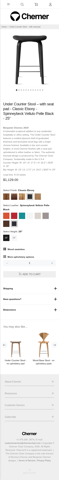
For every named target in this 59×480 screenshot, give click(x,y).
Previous (5, 345)
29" (14, 237)
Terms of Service (27, 460)
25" (6, 237)
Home (4, 27)
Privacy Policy (44, 460)
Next (54, 345)
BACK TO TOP (29, 473)
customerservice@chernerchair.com (23, 443)
